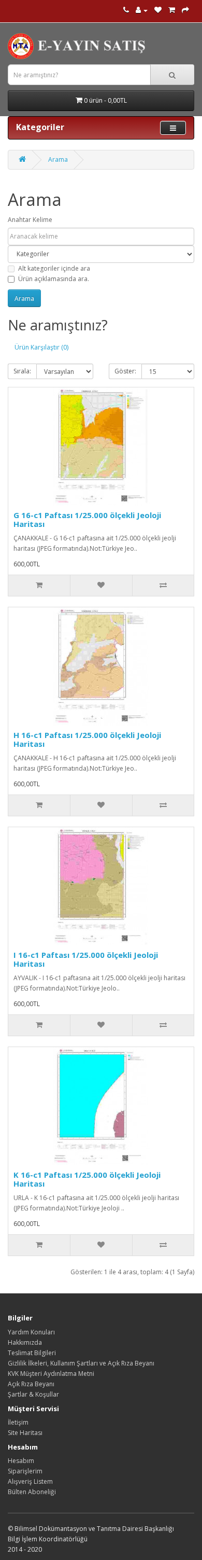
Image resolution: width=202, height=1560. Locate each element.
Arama (58, 159)
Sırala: (22, 371)
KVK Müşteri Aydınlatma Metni (51, 1373)
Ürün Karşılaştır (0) (41, 347)
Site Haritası (25, 1432)
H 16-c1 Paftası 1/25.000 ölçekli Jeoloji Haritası (87, 739)
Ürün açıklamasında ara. (53, 278)
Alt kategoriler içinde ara (54, 268)
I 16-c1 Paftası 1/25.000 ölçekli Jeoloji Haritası (85, 959)
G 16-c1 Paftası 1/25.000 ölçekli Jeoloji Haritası (87, 519)
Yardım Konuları (31, 1332)
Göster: (125, 371)
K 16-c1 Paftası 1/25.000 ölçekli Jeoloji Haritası (87, 1179)
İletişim (18, 1422)
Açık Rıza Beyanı (31, 1384)
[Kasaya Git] (185, 10)
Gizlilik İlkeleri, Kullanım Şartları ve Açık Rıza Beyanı (81, 1363)
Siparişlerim (25, 1471)
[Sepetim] (171, 10)
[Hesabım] (142, 10)
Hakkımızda (25, 1342)
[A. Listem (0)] (158, 10)
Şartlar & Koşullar (33, 1394)
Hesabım (21, 1460)
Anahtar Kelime (30, 219)
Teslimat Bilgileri (32, 1352)
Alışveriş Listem (30, 1481)
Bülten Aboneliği (32, 1491)
